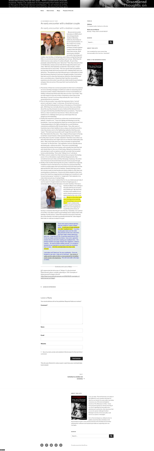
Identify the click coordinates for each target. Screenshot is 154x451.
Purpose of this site (68, 10)
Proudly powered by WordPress (79, 445)
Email (42, 335)
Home (42, 10)
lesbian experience (49, 286)
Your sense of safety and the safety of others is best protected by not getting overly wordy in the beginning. (61, 256)
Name (42, 327)
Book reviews (50, 10)
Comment (44, 305)
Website (43, 343)
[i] (57, 124)
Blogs (58, 10)
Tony (56, 21)
